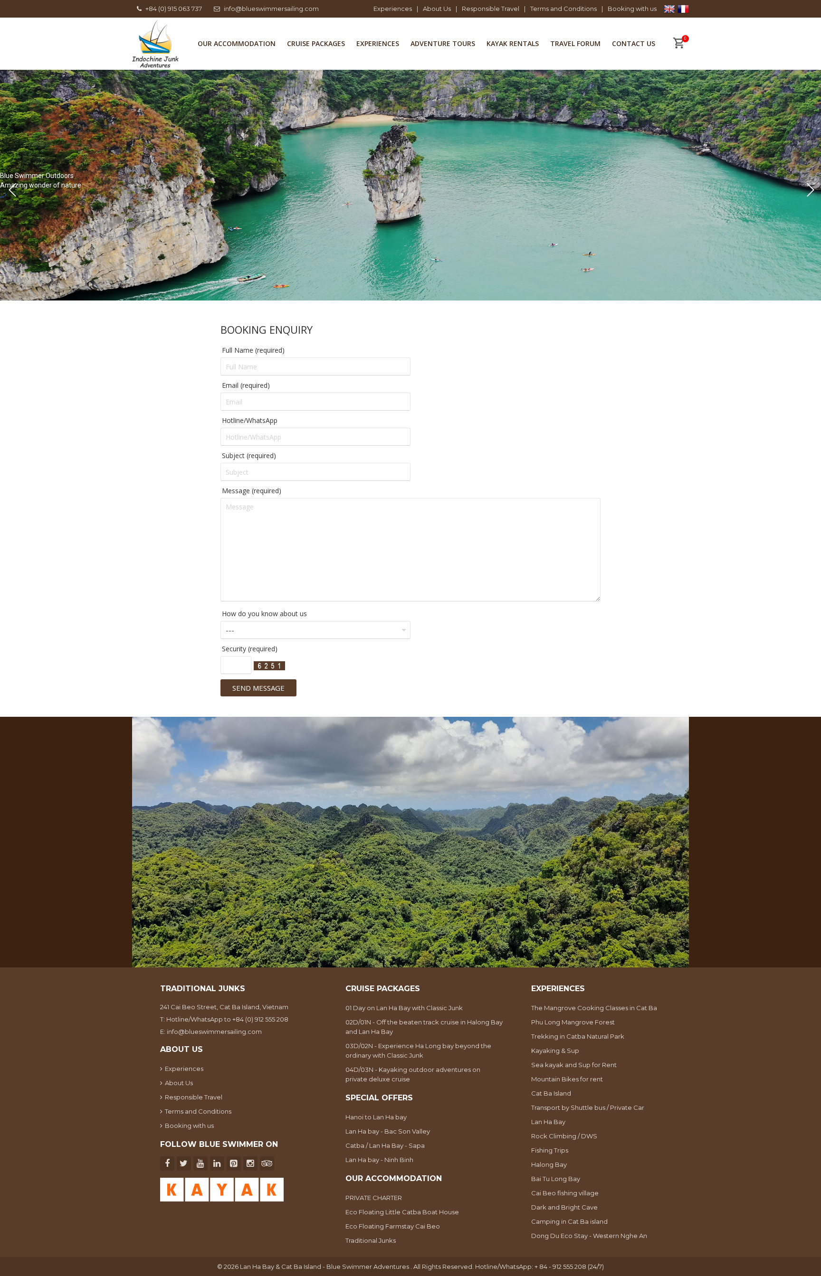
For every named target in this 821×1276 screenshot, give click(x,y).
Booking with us (632, 8)
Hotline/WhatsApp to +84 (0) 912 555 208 (227, 1019)
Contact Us (633, 43)
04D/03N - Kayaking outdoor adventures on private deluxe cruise (412, 1074)
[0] (678, 44)
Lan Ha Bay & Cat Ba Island (281, 1266)
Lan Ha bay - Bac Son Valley (387, 1131)
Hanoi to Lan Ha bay (376, 1117)
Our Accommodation (237, 43)
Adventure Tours (442, 43)
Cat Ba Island (551, 1093)
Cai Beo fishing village (565, 1193)
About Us (437, 8)
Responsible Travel (490, 8)
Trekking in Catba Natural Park (577, 1036)
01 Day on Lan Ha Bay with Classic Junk (404, 1008)
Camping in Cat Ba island (569, 1221)
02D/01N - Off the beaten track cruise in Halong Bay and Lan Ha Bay (424, 1026)
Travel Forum (575, 43)
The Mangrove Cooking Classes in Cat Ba (594, 1008)
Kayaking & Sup (555, 1050)
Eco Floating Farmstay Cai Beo (392, 1226)
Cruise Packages (316, 43)
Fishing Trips (549, 1150)
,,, (2, 194)
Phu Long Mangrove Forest (573, 1022)
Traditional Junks (370, 1240)
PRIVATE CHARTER (373, 1197)
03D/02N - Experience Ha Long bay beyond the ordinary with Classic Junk (418, 1050)
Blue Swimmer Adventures (368, 1266)
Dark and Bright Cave (564, 1207)
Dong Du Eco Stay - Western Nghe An (589, 1235)
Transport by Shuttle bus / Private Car (587, 1107)
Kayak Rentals (513, 43)
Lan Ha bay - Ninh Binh (379, 1159)
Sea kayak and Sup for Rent (574, 1065)
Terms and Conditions (563, 8)
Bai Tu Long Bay (555, 1178)
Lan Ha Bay (548, 1122)
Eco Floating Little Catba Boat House (402, 1212)
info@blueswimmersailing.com (271, 8)
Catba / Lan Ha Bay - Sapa (385, 1145)
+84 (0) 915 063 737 (173, 8)
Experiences (392, 8)
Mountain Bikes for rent (567, 1079)
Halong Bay (549, 1164)
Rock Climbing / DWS (564, 1136)
